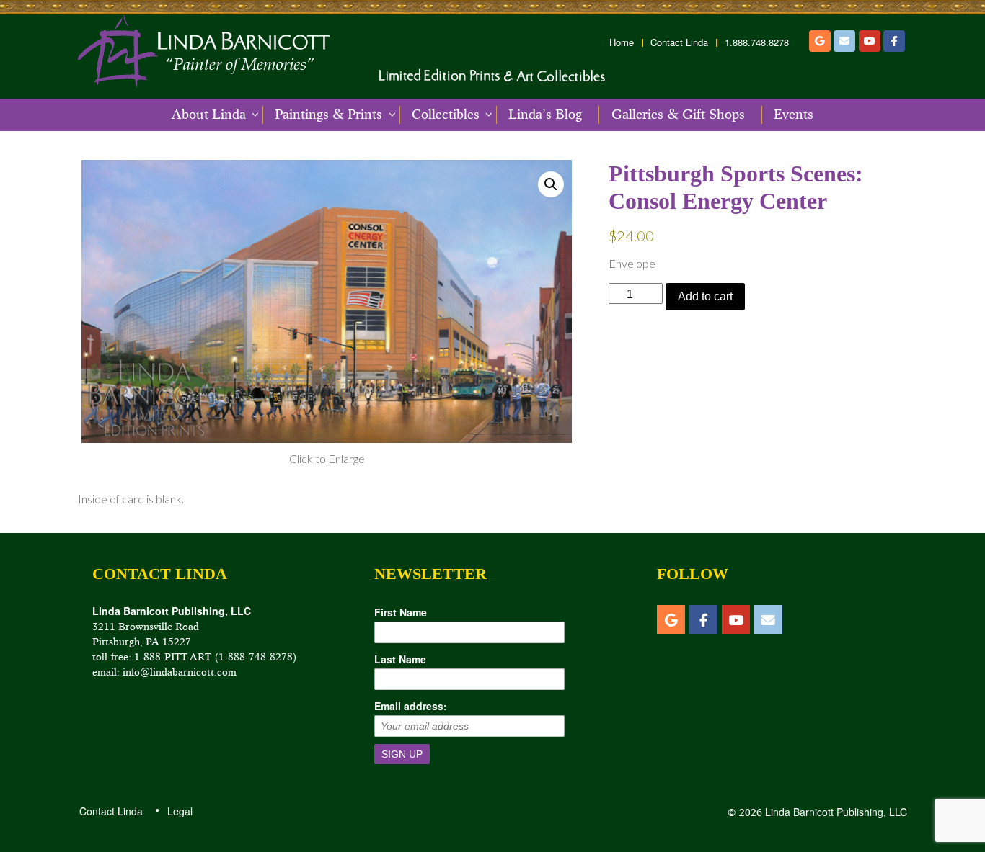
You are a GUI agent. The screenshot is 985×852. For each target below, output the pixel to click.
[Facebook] (894, 41)
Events (793, 114)
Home (621, 42)
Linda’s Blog (545, 114)
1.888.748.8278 (757, 42)
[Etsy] (820, 41)
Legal (179, 811)
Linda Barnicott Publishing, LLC (834, 811)
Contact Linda (679, 42)
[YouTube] (869, 41)
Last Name (400, 659)
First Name (400, 612)
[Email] (844, 41)
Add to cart (705, 296)
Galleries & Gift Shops (678, 114)
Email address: (410, 706)
